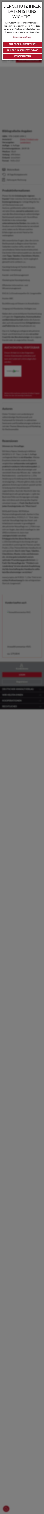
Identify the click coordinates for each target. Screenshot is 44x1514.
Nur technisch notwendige (22, 50)
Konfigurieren (22, 56)
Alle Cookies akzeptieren (23, 44)
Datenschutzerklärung (22, 37)
